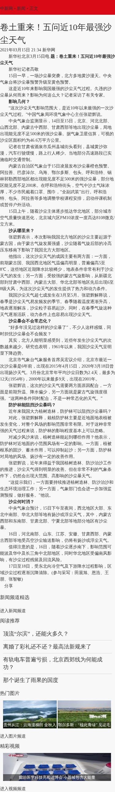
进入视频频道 (13, 788)
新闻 (21, 8)
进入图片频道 (13, 736)
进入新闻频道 (13, 611)
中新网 (6, 8)
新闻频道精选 (14, 597)
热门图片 (10, 693)
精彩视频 (10, 746)
